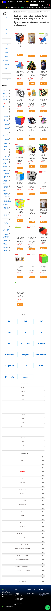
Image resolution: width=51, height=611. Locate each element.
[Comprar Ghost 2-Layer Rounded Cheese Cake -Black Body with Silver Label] (32, 176)
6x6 (41, 332)
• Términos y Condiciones (19, 595)
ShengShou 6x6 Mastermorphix (22, 533)
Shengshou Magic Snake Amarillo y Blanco (5, 188)
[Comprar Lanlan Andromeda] (43, 148)
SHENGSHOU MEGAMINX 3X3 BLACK (6, 222)
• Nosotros (16, 593)
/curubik (31, 592)
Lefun (23, 410)
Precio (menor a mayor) (44, 11)
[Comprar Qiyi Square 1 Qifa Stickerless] (43, 259)
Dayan (23, 395)
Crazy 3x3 (5, 96)
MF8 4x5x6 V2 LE (42, 594)
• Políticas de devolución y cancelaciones (19, 600)
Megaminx (9, 365)
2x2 (25, 321)
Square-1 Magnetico (5, 251)
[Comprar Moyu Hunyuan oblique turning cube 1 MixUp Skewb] (20, 121)
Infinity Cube (5, 116)
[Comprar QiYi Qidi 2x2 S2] (20, 149)
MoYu (23, 422)
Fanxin (23, 399)
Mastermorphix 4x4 (22, 500)
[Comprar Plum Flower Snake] (43, 93)
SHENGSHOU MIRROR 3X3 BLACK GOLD (6, 229)
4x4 (9, 332)
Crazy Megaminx (5, 102)
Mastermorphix (6, 124)
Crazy (4, 93)
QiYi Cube (23, 430)
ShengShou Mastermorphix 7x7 (6, 209)
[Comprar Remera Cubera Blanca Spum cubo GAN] (43, 203)
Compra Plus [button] (23, 1)
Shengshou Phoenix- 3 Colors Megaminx (5, 242)
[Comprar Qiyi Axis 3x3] (43, 176)
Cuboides (9, 354)
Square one (5, 247)
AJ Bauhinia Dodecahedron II (44, 597)
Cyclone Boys (23, 391)
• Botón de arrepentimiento (19, 597)
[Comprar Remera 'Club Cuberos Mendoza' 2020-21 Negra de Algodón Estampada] (43, 65)
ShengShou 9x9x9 (5, 177)
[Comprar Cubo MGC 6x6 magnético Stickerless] (20, 176)
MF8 (23, 418)
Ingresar (43, 5)
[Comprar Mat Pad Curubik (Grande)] (32, 231)
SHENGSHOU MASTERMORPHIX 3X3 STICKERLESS (22, 552)
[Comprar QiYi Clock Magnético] (20, 93)
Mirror (4, 149)
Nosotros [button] (34, 1)
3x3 (41, 321)
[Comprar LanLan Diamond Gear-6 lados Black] (32, 121)
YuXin (23, 445)
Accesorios (26, 343)
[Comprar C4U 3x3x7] (20, 38)
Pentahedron (5, 159)
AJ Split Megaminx (42, 595)
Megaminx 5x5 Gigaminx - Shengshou (6, 145)
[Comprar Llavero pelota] (43, 231)
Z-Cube (23, 449)
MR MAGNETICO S (6, 155)
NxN (25, 365)
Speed (25, 377)
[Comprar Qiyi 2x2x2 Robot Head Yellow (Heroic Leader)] (20, 259)
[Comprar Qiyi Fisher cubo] (20, 203)
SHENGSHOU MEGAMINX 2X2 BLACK (6, 215)
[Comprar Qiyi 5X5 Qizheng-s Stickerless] (20, 231)
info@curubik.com (6, 592)
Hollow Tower (4, 112)
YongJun (23, 441)
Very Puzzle (23, 437)
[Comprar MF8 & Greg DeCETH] (32, 203)
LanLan (23, 406)
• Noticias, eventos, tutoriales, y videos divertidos (18, 603)
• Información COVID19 (19, 592)
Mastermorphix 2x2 (22, 497)
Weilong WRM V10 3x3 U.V (44, 592)
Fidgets (25, 354)
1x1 (9, 321)
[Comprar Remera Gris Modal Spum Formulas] (32, 38)
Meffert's (23, 414)
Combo (41, 343)
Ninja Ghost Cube (23, 426)
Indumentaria (41, 354)
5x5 (25, 332)
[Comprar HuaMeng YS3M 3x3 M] (43, 38)
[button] (42, 1)
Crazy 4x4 (5, 99)
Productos (12, 1)
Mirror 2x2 (5, 152)
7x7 (9, 343)
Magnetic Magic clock (5, 119)
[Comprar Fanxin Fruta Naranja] (32, 93)
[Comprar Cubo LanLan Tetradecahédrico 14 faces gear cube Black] (32, 148)
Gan (23, 403)
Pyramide (9, 377)
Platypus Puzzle (5, 162)
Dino (4, 106)
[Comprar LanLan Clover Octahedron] (20, 286)
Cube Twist (23, 387)
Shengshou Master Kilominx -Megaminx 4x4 (6, 195)
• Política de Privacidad (18, 598)
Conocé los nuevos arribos (13, 7)
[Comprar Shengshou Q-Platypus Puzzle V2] (20, 65)
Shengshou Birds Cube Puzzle (5, 182)
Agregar (32, 55)
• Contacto (16, 594)
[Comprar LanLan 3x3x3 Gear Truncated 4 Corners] (32, 65)
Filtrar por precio (24, 11)
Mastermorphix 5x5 (22, 504)
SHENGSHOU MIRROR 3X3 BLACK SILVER (6, 236)
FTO (3, 109)
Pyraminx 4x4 (22, 530)
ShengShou (23, 433)
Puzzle (41, 365)
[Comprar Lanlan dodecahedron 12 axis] (43, 121)
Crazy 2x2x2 (5, 90)
